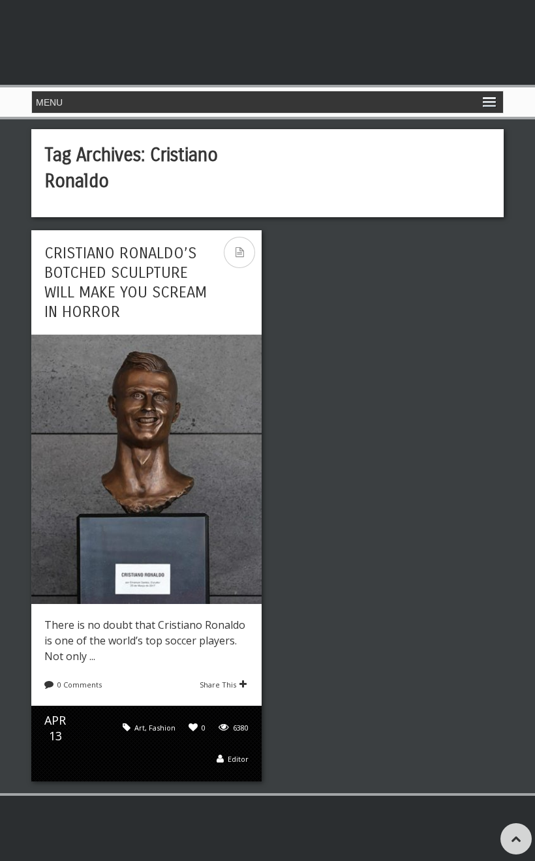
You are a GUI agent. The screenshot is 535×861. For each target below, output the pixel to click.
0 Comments (79, 684)
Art (139, 728)
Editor (238, 759)
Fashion (162, 728)
